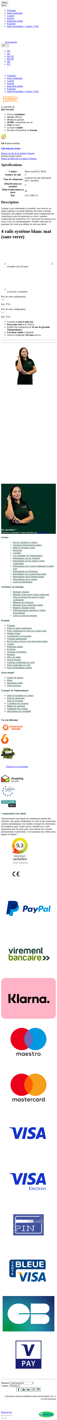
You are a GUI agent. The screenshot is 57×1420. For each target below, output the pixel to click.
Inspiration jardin (15, 683)
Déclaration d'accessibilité (19, 711)
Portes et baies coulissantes (19, 628)
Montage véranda (21, 592)
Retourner (17, 550)
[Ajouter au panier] (3, 70)
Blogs (9, 680)
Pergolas (11, 654)
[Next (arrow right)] (5, 1418)
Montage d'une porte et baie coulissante (31, 594)
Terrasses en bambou (16, 652)
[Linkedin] (28, 1391)
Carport (10, 15)
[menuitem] (10, 51)
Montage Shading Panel (24, 607)
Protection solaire (15, 21)
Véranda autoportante (17, 638)
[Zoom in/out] (11, 1415)
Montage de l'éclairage (23, 602)
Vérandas (11, 10)
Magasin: (5, 1383)
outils (5, 478)
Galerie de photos (15, 677)
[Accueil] (8, 38)
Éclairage (11, 23)
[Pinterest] (38, 1391)
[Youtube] (23, 1391)
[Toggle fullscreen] (8, 1415)
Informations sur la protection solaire (29, 574)
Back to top (6, 1412)
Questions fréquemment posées (27, 545)
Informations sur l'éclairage (25, 571)
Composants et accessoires (19, 636)
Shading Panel (13, 633)
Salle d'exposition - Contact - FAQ (23, 26)
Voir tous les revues (10, 148)
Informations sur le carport (25, 579)
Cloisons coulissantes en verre (21, 662)
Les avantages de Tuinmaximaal (27, 555)
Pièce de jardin (14, 657)
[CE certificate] (15, 878)
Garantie (17, 553)
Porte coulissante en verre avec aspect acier (27, 631)
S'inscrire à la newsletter (17, 766)
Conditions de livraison (17, 703)
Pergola (10, 18)
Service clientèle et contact (25, 542)
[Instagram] (33, 1391)
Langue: (5, 1385)
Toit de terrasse (14, 659)
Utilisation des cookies (17, 708)
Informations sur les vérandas (26, 558)
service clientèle (14, 446)
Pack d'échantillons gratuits (19, 667)
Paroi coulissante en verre (19, 665)
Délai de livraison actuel (24, 547)
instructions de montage (20, 476)
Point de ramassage (16, 698)
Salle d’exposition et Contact (20, 695)
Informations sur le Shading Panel (28, 576)
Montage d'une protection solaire (28, 605)
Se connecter (11, 42)
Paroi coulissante (15, 13)
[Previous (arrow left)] (2, 1418)
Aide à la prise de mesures (25, 615)
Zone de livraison (15, 700)
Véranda (11, 625)
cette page (42, 532)
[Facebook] (18, 1391)
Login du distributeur (22, 582)
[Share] (5, 1415)
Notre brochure (14, 685)
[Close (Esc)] (2, 1415)
